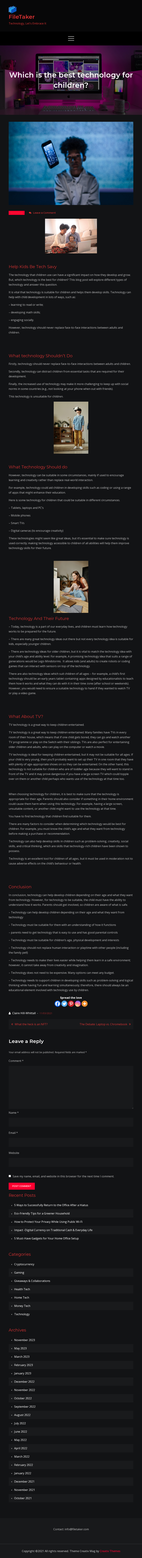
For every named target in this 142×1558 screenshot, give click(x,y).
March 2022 (21, 1456)
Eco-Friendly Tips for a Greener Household (42, 1213)
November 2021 (24, 1490)
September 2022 (25, 1407)
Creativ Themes (110, 1551)
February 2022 (23, 1465)
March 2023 (21, 1357)
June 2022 (20, 1431)
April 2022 (20, 1448)
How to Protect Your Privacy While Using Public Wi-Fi (48, 1222)
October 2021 (23, 1498)
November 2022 (24, 1390)
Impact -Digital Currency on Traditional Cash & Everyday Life (53, 1230)
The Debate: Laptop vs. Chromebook (103, 1024)
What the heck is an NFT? (31, 1024)
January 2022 (22, 1473)
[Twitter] (64, 1004)
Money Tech (22, 1306)
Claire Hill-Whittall (24, 1013)
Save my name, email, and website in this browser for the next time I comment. (63, 1176)
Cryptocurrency (24, 1264)
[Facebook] (58, 1004)
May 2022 (20, 1440)
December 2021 (24, 1481)
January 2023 (22, 1373)
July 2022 (20, 1423)
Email (13, 1133)
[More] (85, 1004)
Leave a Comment (44, 212)
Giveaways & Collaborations (32, 1281)
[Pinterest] (71, 1004)
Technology (16, 212)
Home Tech (21, 1297)
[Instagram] (78, 1004)
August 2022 (22, 1415)
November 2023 (24, 1340)
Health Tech (22, 1289)
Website (14, 1153)
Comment (16, 1061)
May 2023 (20, 1348)
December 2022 (24, 1382)
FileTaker (22, 16)
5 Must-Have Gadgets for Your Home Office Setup (46, 1238)
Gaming (19, 1272)
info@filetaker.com (76, 1529)
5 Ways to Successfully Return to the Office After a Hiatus (51, 1205)
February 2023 (23, 1365)
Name (14, 1113)
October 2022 (23, 1398)
